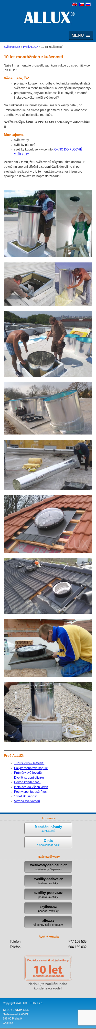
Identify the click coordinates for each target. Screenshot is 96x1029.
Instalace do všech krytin (31, 787)
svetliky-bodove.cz (48, 881)
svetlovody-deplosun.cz (48, 867)
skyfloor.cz (48, 908)
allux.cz (48, 922)
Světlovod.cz (12, 46)
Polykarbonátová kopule (31, 768)
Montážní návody (48, 829)
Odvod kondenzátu (27, 782)
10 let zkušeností (25, 796)
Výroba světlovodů (27, 801)
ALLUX (48, 17)
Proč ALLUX (30, 46)
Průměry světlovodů (28, 772)
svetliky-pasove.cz (48, 895)
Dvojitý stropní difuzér (29, 777)
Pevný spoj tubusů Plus (30, 791)
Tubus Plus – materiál (29, 763)
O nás (48, 842)
